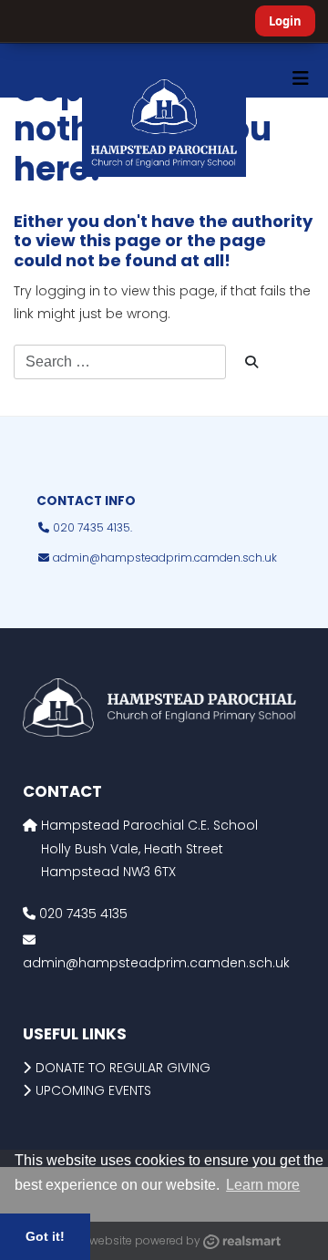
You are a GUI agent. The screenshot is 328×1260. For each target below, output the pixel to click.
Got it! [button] (45, 1236)
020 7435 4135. (91, 527)
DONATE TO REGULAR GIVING (123, 1068)
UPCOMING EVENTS (93, 1090)
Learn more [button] (263, 1185)
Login (285, 21)
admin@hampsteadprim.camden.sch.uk (165, 557)
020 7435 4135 (82, 913)
